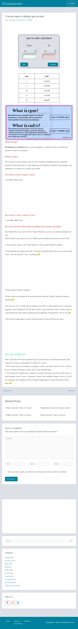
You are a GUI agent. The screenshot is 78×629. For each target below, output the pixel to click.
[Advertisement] (39, 28)
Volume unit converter (11, 585)
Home (8, 621)
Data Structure (9, 560)
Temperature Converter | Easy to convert (55, 408)
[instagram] (13, 602)
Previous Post (7, 390)
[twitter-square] (18, 602)
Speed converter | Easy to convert (52, 415)
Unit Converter (21, 20)
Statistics (7, 573)
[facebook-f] (7, 602)
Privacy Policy (18, 623)
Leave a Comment (10, 20)
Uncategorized (9, 579)
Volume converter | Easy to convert (18, 408)
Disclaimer (27, 621)
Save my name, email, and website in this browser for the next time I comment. (37, 472)
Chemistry (8, 557)
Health (7, 564)
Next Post (72, 390)
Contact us (17, 621)
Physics (7, 570)
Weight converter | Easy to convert (18, 415)
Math (6, 567)
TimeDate (7, 576)
